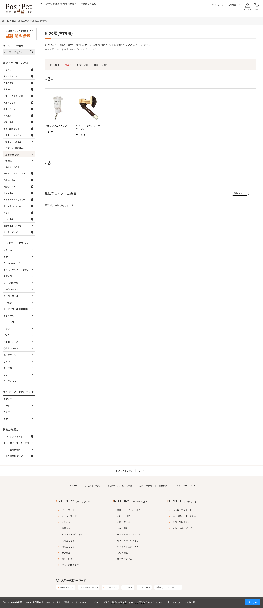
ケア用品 (66, 552)
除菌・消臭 (67, 559)
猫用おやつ (67, 528)
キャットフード (69, 516)
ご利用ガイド (234, 5)
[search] (31, 52)
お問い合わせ (217, 5)
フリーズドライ (66, 587)
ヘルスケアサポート (182, 510)
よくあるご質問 (92, 486)
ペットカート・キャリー (129, 534)
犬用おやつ (67, 522)
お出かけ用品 (123, 516)
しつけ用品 (122, 552)
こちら (185, 602)
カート (257, 9)
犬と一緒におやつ (88, 587)
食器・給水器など (70, 565)
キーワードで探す (13, 46)
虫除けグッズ (123, 522)
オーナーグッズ (124, 559)
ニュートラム (110, 587)
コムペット (144, 587)
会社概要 (163, 486)
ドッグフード (68, 510)
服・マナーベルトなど (128, 540)
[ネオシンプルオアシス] (58, 108)
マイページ (73, 486)
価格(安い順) (82, 65)
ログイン (247, 9)
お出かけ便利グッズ (182, 528)
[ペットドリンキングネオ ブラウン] (89, 108)
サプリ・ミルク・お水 (72, 534)
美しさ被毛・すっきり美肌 (185, 516)
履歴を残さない (239, 193)
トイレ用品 (122, 528)
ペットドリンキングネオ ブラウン (89, 127)
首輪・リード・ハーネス (129, 510)
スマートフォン (125, 470)
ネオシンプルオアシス (56, 126)
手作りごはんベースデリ (168, 587)
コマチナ (128, 587)
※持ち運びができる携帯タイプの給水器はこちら (71, 49)
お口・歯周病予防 (181, 522)
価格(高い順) (100, 65)
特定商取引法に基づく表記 (119, 486)
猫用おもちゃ (68, 546)
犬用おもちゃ (68, 540)
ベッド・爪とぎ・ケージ (129, 546)
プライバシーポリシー (185, 486)
